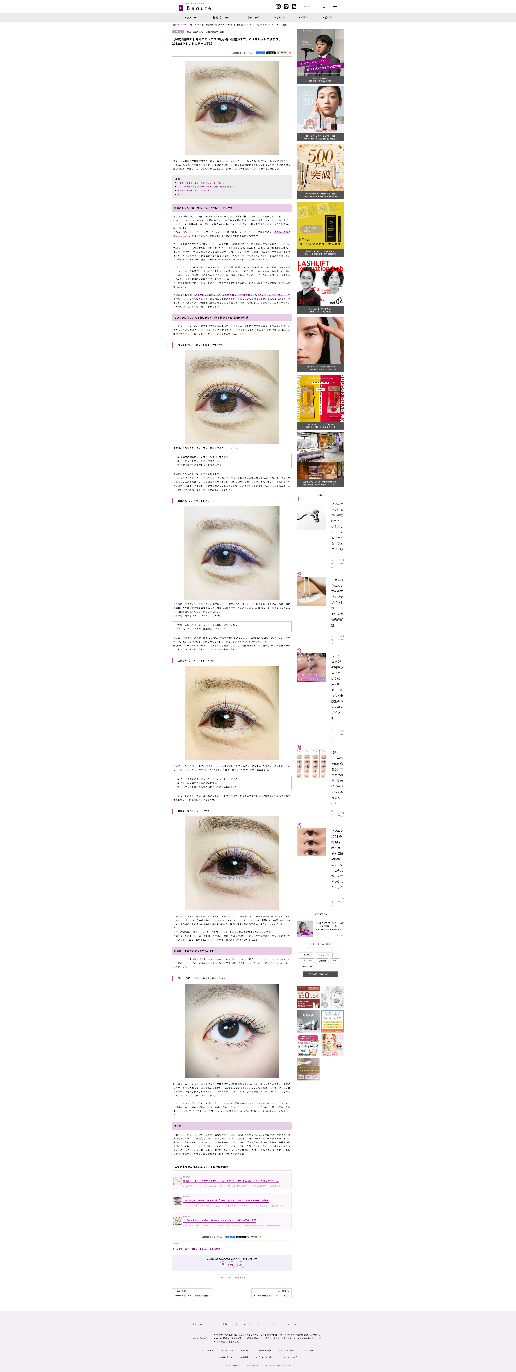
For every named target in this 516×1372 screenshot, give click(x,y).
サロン (332, 814)
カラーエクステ (200, 1248)
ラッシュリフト (324, 954)
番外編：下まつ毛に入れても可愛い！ (193, 190)
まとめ (180, 194)
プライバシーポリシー (267, 1357)
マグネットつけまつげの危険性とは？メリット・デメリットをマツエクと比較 (337, 526)
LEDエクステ (307, 960)
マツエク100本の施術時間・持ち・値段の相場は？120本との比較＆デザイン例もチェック (337, 858)
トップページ (191, 17)
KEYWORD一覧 (265, 1350)
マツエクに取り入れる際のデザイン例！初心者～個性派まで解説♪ (206, 186)
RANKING (320, 494)
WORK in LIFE (307, 966)
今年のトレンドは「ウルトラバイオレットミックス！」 (201, 183)
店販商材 (322, 960)
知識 (225, 1324)
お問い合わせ (226, 1357)
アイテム (303, 17)
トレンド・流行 (181, 1248)
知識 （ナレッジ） (223, 17)
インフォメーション (289, 1350)
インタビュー (338, 935)
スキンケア (306, 954)
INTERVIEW (320, 914)
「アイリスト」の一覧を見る (232, 1277)
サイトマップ (291, 1357)
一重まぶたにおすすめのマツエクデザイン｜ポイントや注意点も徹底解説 (337, 602)
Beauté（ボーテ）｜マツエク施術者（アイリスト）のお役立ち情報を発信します (261, 1365)
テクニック (254, 17)
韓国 (334, 960)
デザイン (279, 17)
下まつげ (216, 1248)
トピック (327, 17)
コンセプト (208, 1350)
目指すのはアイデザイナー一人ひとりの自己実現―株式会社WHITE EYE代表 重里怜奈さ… (330, 926)
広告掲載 (245, 1357)
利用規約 (310, 1350)
